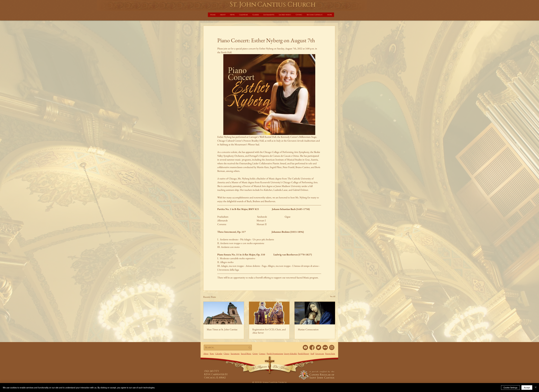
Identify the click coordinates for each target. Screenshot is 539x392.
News (212, 353)
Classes (226, 353)
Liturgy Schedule (290, 353)
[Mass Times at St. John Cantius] (223, 313)
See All (332, 296)
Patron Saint (330, 353)
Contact (262, 353)
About (205, 353)
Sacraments (235, 353)
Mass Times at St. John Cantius (222, 329)
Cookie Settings (510, 387)
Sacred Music (246, 353)
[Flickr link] (325, 347)
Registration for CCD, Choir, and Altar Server (269, 331)
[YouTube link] (305, 347)
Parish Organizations (275, 353)
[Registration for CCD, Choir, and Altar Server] (269, 313)
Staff (312, 353)
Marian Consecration (308, 329)
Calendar (218, 353)
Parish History (303, 353)
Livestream (319, 353)
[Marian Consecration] (314, 313)
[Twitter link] (318, 347)
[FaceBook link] (312, 347)
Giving (255, 353)
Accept (527, 387)
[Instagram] (331, 347)
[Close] (535, 387)
